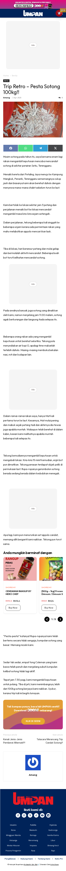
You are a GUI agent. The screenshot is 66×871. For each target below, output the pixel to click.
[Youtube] (42, 815)
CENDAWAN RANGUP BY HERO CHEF (18, 593)
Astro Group (54, 864)
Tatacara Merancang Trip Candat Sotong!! (50, 741)
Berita (14, 75)
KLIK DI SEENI (33, 721)
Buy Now (13, 607)
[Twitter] (30, 815)
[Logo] (33, 798)
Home (6, 75)
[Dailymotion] (48, 815)
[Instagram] (24, 815)
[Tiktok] (36, 815)
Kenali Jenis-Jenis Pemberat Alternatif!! (14, 741)
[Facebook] (18, 815)
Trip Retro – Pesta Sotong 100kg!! (31, 89)
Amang (6, 97)
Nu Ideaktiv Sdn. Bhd (30, 864)
